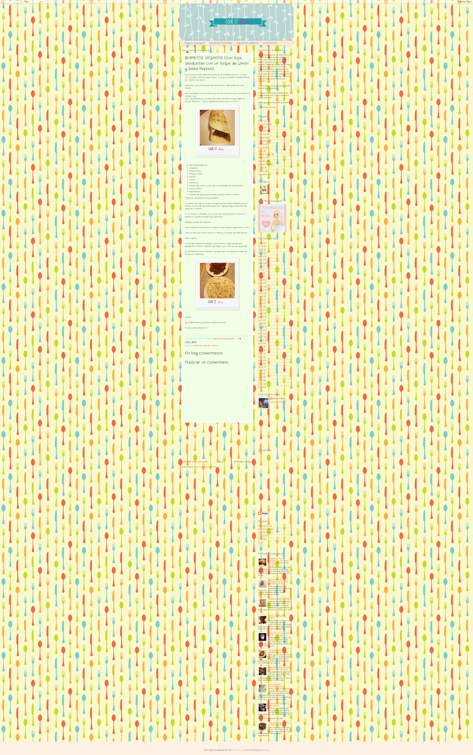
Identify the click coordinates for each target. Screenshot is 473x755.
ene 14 (260, 370)
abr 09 (261, 310)
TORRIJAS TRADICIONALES (279, 599)
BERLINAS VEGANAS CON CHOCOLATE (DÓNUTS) (279, 668)
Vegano (215, 345)
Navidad (261, 148)
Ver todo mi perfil (278, 402)
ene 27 (261, 364)
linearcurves (238, 750)
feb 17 (260, 347)
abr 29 (261, 287)
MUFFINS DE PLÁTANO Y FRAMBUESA (278, 705)
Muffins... (261, 144)
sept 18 (261, 256)
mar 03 (261, 340)
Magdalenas (263, 141)
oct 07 (261, 253)
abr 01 (260, 323)
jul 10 (260, 270)
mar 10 (261, 337)
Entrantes (198, 345)
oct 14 (260, 250)
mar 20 (261, 330)
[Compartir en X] (190, 342)
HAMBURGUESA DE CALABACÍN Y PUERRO (278, 651)
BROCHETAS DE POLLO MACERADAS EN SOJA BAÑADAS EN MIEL (278, 582)
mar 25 (261, 327)
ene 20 (261, 367)
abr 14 (260, 303)
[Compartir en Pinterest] (195, 342)
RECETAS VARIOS (247, 43)
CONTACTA (270, 43)
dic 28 (260, 387)
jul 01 (260, 277)
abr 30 (261, 283)
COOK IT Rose (279, 399)
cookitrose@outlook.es (267, 107)
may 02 (261, 280)
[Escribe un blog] (188, 342)
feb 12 (260, 354)
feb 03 (260, 360)
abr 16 (260, 300)
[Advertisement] (217, 441)
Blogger (266, 750)
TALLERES (262, 539)
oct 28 (261, 246)
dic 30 (260, 384)
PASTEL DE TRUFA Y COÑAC (276, 617)
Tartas (261, 168)
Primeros (262, 158)
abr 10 (260, 307)
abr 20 (261, 293)
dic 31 (260, 380)
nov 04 (261, 243)
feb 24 (261, 344)
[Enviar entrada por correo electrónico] (239, 338)
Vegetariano (263, 174)
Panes (260, 151)
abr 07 (261, 313)
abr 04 (261, 317)
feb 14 (260, 350)
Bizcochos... (262, 121)
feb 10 (260, 357)
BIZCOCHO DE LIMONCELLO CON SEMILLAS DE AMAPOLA (278, 687)
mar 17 (261, 334)
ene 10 (260, 377)
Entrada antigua (243, 461)
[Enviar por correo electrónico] (186, 342)
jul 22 (260, 266)
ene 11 (260, 374)
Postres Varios (264, 154)
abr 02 (261, 320)
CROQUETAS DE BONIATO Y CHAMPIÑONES (279, 724)
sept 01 (261, 260)
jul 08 (260, 273)
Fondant (261, 138)
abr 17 (260, 297)
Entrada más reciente (195, 461)
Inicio (221, 461)
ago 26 (261, 263)
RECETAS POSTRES (221, 43)
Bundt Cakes (263, 124)
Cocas (261, 127)
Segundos (207, 345)
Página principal (194, 43)
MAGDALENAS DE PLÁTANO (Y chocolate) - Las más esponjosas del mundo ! (279, 562)
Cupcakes (262, 131)
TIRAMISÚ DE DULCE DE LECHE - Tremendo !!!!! (278, 634)
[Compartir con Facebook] (193, 342)
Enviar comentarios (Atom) (205, 467)
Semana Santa (264, 164)
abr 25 (261, 290)
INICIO (260, 543)
